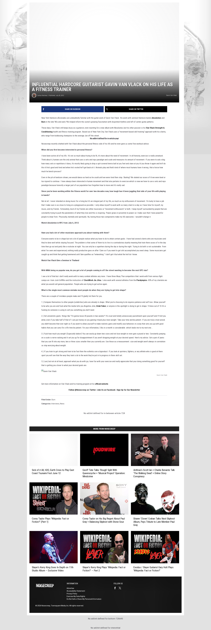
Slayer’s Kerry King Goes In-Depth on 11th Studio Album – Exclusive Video (52, 569)
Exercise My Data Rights (76, 596)
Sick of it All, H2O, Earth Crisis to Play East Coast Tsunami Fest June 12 (53, 472)
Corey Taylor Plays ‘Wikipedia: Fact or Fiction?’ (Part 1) (50, 520)
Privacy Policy (72, 594)
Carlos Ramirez (42, 95)
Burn (43, 122)
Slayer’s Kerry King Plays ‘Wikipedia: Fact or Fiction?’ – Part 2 (104, 569)
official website (101, 384)
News (62, 404)
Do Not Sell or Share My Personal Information (84, 599)
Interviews (55, 404)
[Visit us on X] (120, 588)
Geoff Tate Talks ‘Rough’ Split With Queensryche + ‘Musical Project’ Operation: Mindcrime (104, 473)
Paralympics (142, 280)
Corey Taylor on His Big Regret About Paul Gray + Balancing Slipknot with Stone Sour (104, 520)
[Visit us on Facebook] (116, 588)
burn (53, 400)
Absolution (156, 118)
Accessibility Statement (76, 591)
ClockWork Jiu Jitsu (92, 280)
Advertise (70, 588)
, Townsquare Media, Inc (59, 606)
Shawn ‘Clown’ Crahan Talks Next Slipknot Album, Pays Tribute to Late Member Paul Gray (154, 521)
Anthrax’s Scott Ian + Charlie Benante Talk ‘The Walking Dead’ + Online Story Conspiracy (154, 473)
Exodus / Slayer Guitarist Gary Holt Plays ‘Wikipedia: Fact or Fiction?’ (153, 569)
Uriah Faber (101, 306)
